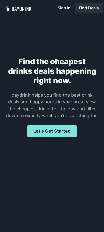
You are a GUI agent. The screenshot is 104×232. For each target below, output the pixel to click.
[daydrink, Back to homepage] (18, 8)
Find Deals (89, 7)
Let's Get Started (52, 131)
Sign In (64, 7)
